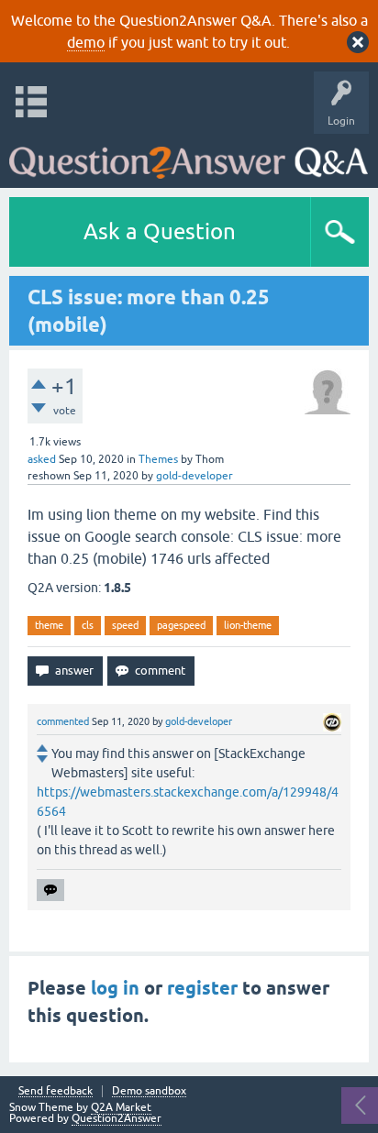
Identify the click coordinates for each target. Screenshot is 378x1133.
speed (125, 625)
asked (42, 459)
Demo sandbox (149, 1091)
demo (86, 42)
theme (49, 625)
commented (63, 721)
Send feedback (55, 1091)
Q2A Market (121, 1107)
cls (88, 625)
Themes (158, 459)
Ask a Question (159, 231)
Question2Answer (116, 1118)
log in (115, 988)
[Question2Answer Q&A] (188, 156)
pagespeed (181, 625)
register (202, 988)
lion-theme (248, 625)
